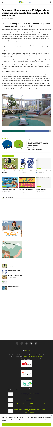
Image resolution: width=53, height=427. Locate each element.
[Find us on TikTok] (26, 343)
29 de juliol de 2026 (30, 394)
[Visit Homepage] (26, 2)
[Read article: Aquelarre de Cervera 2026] (44, 182)
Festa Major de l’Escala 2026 (8, 189)
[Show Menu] (2, 2)
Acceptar (26, 424)
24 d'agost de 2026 (30, 406)
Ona (30, 398)
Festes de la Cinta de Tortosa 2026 (44, 171)
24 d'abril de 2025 (5, 18)
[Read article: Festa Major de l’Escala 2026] (10, 182)
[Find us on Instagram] (21, 343)
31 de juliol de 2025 (30, 400)
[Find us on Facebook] (17, 343)
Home (3, 7)
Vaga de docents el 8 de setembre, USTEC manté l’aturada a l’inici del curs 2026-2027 (30, 404)
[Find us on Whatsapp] (36, 343)
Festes (13, 7)
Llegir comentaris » (6, 138)
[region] (26, 420)
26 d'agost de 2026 (6, 174)
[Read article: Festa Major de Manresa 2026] (27, 163)
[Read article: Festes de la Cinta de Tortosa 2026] (44, 163)
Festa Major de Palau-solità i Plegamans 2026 (8, 171)
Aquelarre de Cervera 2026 (42, 189)
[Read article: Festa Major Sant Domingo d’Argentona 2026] (10, 394)
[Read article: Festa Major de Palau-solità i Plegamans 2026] (10, 163)
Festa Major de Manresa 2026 (25, 171)
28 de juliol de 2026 (30, 412)
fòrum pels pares (38, 356)
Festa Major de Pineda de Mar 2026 (26, 190)
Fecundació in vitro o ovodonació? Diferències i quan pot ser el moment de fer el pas (29, 410)
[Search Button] (50, 2)
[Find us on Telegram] (31, 343)
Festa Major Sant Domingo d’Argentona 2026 (29, 393)
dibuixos (32, 356)
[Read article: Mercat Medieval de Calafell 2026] (4, 277)
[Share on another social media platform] (50, 131)
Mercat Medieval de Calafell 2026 (15, 275)
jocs (29, 356)
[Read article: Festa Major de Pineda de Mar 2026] (27, 182)
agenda (25, 356)
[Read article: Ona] (10, 400)
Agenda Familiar (8, 7)
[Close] (51, 415)
